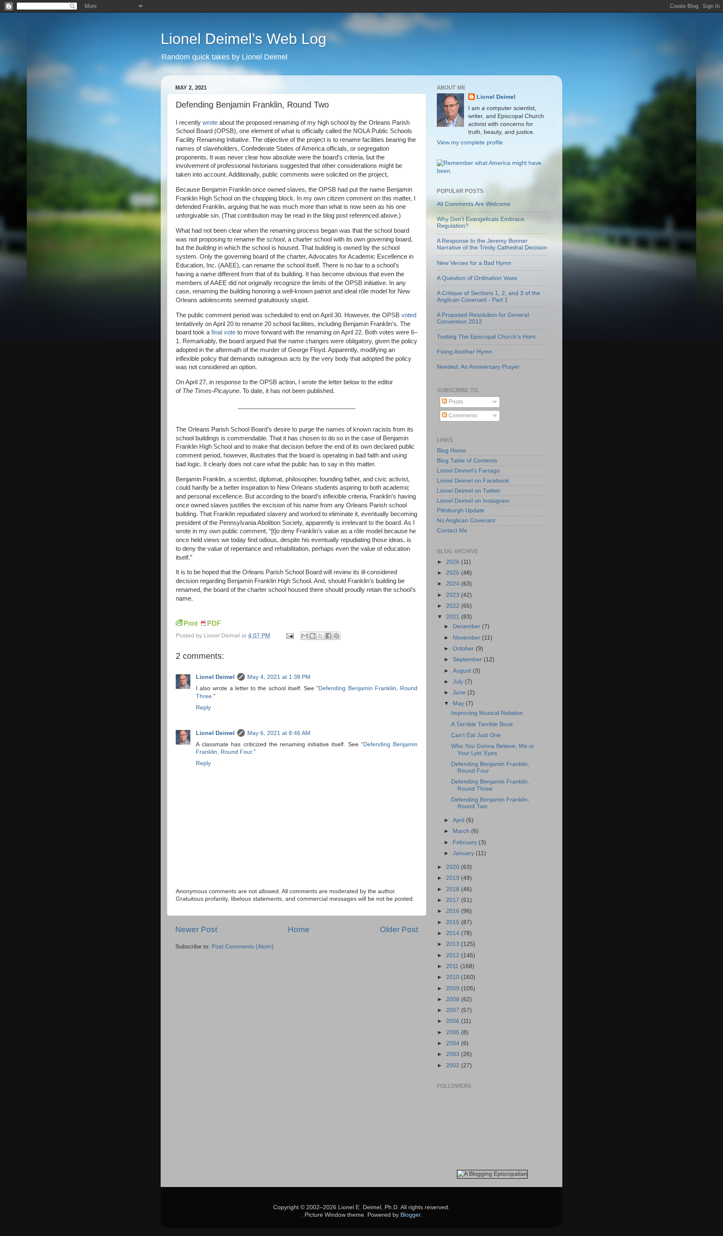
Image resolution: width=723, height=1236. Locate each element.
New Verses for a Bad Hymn (474, 263)
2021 (453, 617)
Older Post (399, 929)
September (468, 659)
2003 (453, 1054)
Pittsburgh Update (461, 510)
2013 (453, 944)
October (464, 648)
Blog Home (451, 450)
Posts (455, 401)
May (459, 703)
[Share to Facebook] (328, 636)
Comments (462, 415)
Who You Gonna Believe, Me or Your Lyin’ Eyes (492, 749)
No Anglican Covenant (466, 520)
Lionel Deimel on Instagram (473, 501)
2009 (453, 988)
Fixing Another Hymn (464, 352)
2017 (453, 900)
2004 (453, 1043)
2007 (453, 1010)
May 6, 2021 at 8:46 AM (278, 733)
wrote (210, 122)
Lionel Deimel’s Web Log (243, 38)
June (460, 692)
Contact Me (452, 530)
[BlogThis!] (312, 636)
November (467, 638)
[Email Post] (289, 635)
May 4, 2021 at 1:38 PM (278, 677)
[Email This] (304, 636)
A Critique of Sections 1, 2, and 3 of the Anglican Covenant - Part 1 (488, 296)
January (464, 853)
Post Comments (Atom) (243, 946)
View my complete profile (470, 142)
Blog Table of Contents (467, 460)
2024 (453, 584)
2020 (453, 867)
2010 (453, 977)
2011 (453, 966)
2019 (453, 878)
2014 (453, 933)
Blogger (410, 1215)
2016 (453, 911)
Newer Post (196, 929)
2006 (453, 1021)
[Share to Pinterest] (336, 636)
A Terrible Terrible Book (482, 724)
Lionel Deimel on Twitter (468, 491)
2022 (453, 606)
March (462, 831)
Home (299, 929)
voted (408, 315)
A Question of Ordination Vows (477, 278)
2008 (453, 999)
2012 (453, 955)
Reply (203, 707)
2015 (453, 922)
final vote (223, 332)
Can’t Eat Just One (476, 735)
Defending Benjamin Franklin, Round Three (490, 785)
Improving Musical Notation (487, 713)
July (459, 681)
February (466, 842)
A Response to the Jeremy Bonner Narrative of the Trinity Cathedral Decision (492, 244)
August (463, 671)
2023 (453, 595)
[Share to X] (320, 636)
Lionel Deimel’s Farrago (468, 471)
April (459, 820)
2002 (453, 1065)
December (467, 626)
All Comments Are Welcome (473, 204)
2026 (453, 562)
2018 (453, 889)
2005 (453, 1032)
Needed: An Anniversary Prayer (478, 367)
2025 (453, 573)
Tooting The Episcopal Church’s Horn (486, 337)
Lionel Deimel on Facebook (473, 481)
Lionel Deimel (215, 677)
